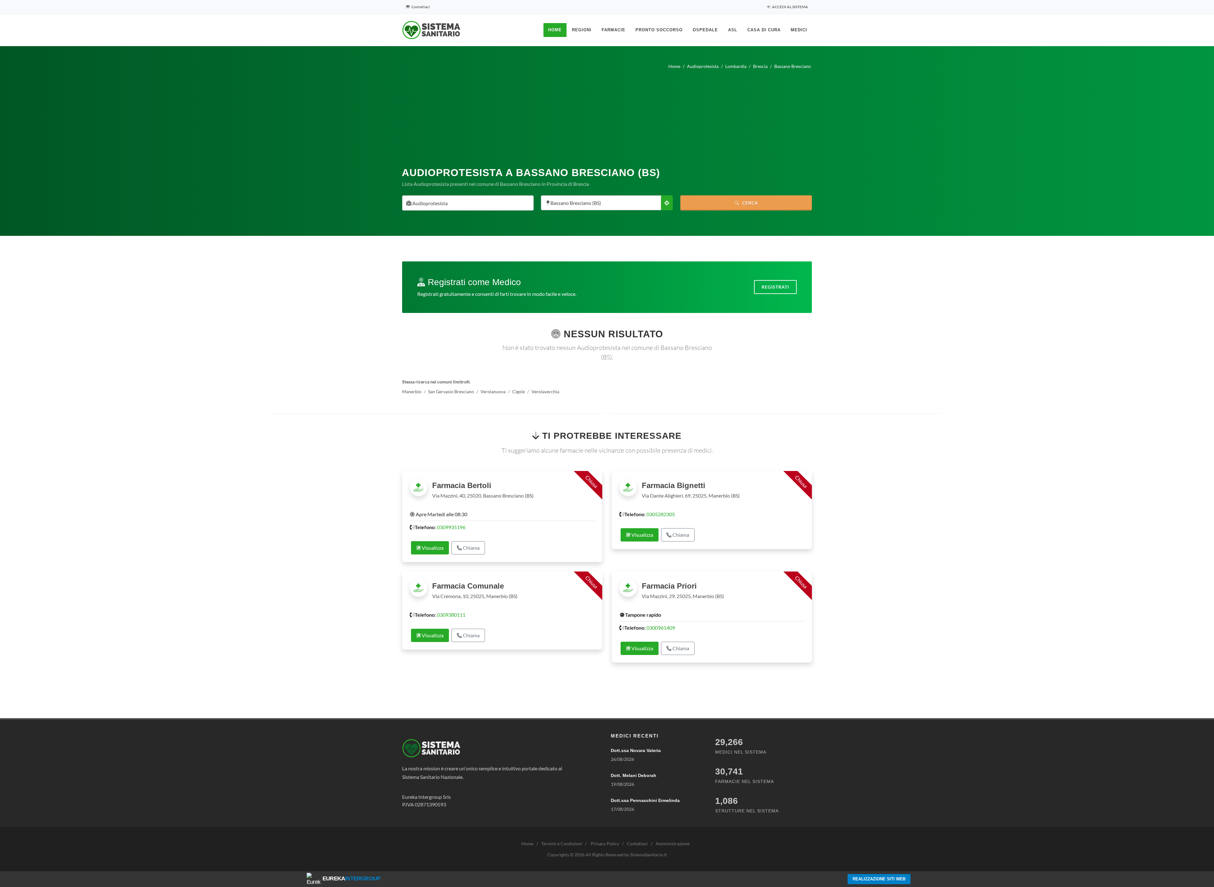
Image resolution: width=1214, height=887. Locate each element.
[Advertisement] (607, 115)
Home (527, 843)
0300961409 (661, 628)
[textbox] (466, 203)
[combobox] (468, 203)
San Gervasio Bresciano (451, 391)
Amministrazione (673, 843)
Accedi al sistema (789, 6)
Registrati (775, 287)
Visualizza (432, 548)
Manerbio (411, 391)
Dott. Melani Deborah (633, 775)
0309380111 (451, 615)
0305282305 (661, 514)
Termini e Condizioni (561, 843)
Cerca (749, 202)
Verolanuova (493, 391)
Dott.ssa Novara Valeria (636, 750)
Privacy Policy (605, 843)
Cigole (518, 391)
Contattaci (420, 6)
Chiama (471, 548)
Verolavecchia (545, 391)
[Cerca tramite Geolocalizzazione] (667, 202)
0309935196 (451, 527)
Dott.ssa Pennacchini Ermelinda (645, 800)
